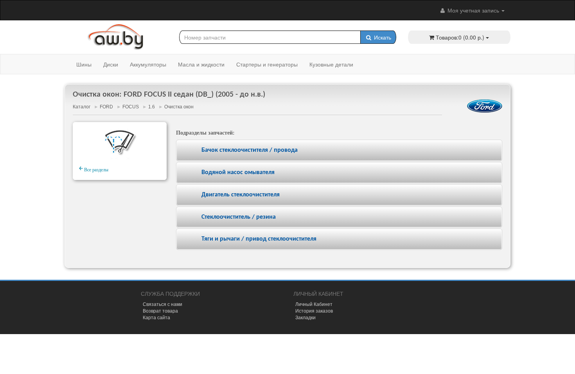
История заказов (314, 310)
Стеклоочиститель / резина (238, 217)
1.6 (151, 107)
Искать (381, 37)
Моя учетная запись (473, 10)
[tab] (339, 150)
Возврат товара (160, 310)
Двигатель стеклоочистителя (240, 195)
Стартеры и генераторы (267, 64)
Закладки (305, 317)
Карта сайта (156, 317)
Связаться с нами (162, 303)
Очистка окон (179, 107)
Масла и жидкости (201, 64)
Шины (84, 64)
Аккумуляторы (148, 64)
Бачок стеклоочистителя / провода (249, 150)
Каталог (81, 107)
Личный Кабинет (313, 303)
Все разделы (93, 168)
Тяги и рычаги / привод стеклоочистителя (258, 239)
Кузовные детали (331, 64)
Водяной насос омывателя (238, 172)
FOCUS (130, 107)
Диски (110, 64)
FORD (106, 107)
